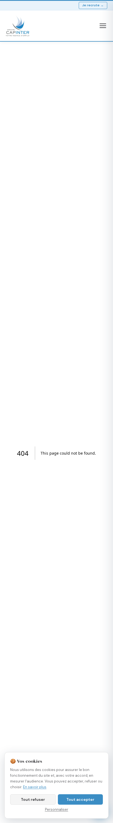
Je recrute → (93, 5)
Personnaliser (56, 809)
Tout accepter (80, 799)
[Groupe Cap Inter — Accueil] (18, 26)
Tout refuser (33, 799)
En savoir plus (34, 787)
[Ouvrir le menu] (102, 25)
